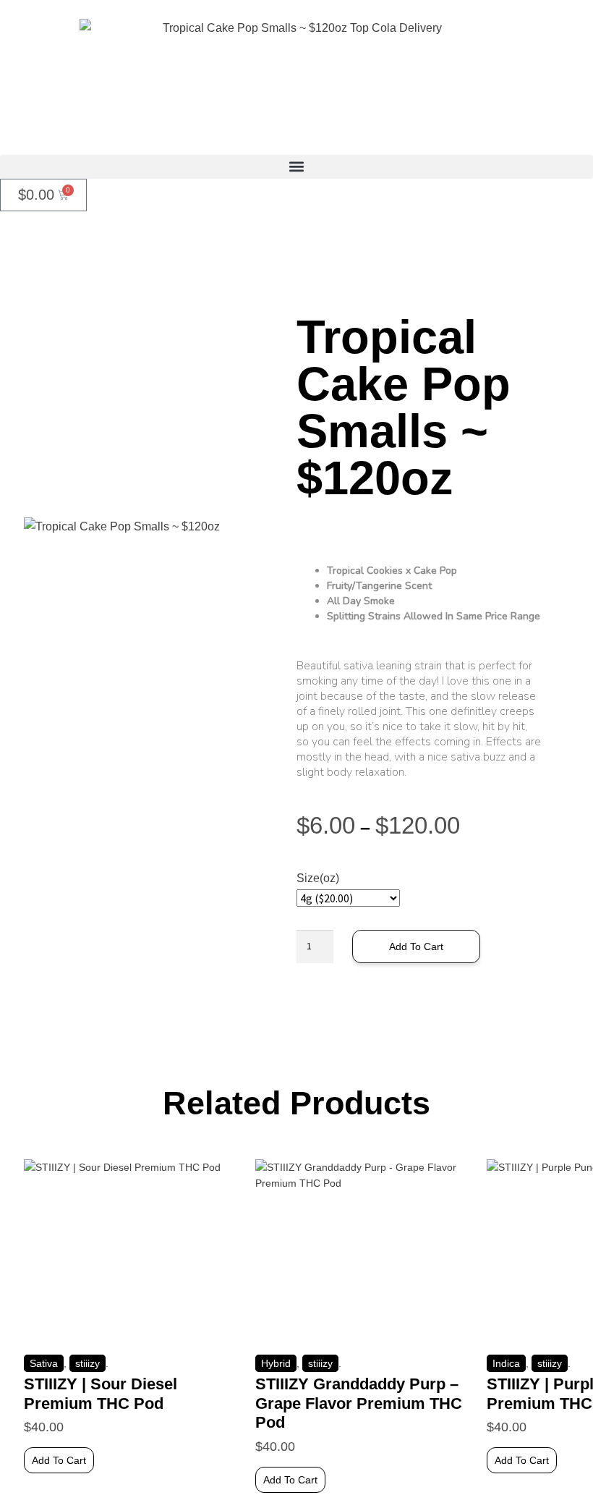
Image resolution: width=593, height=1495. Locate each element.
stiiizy (87, 1363)
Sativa (44, 1363)
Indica (506, 1363)
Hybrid (276, 1363)
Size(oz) (317, 878)
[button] (296, 167)
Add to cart (416, 946)
